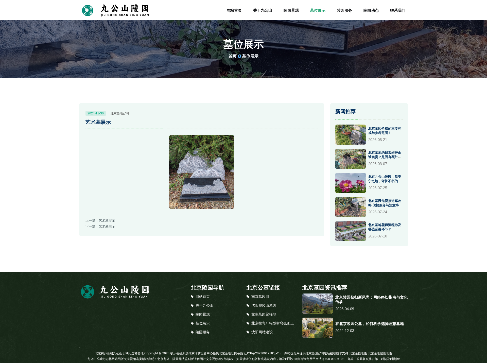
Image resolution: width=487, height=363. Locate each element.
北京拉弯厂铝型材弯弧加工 (272, 323)
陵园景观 (291, 10)
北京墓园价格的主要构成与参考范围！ (384, 131)
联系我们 (397, 10)
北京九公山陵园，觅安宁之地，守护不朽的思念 (384, 181)
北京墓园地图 (358, 353)
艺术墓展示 (107, 220)
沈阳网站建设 (262, 332)
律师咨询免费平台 (306, 359)
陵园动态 (371, 10)
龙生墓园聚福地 (263, 314)
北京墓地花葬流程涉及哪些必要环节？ (384, 227)
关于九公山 (262, 10)
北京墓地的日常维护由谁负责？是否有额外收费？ (384, 157)
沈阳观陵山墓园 (263, 305)
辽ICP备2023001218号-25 (262, 353)
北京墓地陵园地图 (380, 353)
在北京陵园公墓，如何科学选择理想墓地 (369, 323)
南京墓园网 (260, 297)
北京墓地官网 (120, 113)
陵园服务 (344, 10)
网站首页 (234, 10)
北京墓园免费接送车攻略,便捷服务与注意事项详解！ (385, 205)
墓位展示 (317, 10)
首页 (233, 56)
